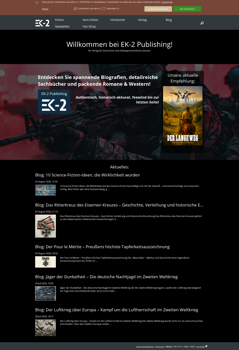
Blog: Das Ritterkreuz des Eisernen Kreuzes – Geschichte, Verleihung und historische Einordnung (127, 205)
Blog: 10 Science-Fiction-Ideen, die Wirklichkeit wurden (87, 175)
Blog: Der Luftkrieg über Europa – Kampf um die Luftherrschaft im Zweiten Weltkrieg (116, 310)
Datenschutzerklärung (145, 346)
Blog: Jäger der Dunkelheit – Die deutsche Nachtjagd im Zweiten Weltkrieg (106, 276)
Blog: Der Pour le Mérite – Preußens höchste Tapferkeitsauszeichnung (102, 246)
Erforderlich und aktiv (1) (89, 8)
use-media (200, 346)
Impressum (159, 346)
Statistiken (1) (112, 8)
